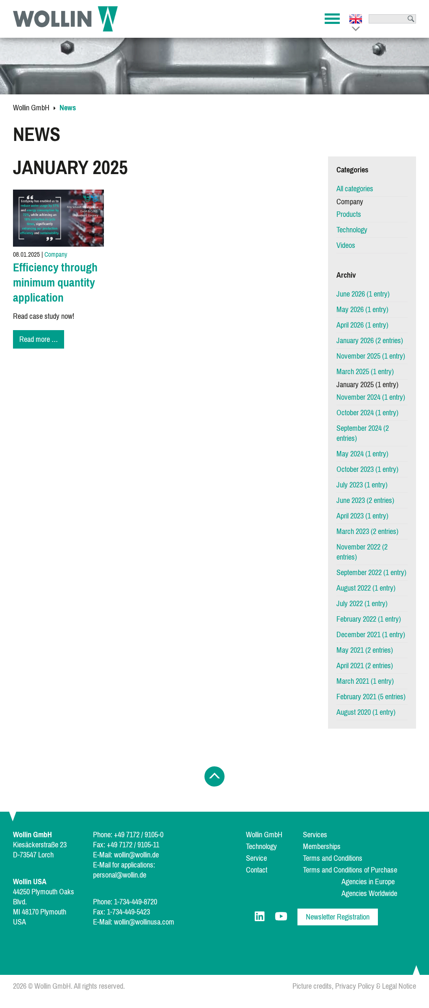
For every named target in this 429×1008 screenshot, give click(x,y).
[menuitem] (372, 189)
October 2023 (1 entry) (367, 469)
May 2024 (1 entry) (362, 454)
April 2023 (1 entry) (362, 516)
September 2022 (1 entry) (371, 572)
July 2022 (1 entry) (362, 603)
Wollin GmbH (31, 108)
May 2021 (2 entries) (364, 650)
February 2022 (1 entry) (368, 619)
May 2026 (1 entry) (362, 309)
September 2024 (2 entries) (362, 433)
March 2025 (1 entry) (365, 372)
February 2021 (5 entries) (371, 697)
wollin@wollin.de (136, 855)
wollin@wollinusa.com (144, 922)
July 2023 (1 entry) (362, 485)
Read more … (41, 340)
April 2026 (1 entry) (362, 325)
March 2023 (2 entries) (367, 531)
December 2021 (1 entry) (370, 635)
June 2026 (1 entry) (363, 294)
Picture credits (312, 986)
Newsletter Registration (338, 917)
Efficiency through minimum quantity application (55, 282)
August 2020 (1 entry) (365, 712)
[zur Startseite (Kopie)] (65, 18)
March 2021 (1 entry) (365, 681)
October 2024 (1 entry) (367, 413)
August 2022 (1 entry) (365, 588)
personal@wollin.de (119, 875)
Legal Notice (399, 986)
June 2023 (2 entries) (365, 500)
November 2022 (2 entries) (362, 552)
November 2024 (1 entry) (370, 397)
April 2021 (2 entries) (364, 666)
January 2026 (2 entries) (369, 340)
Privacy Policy (355, 986)
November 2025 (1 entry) (370, 356)
